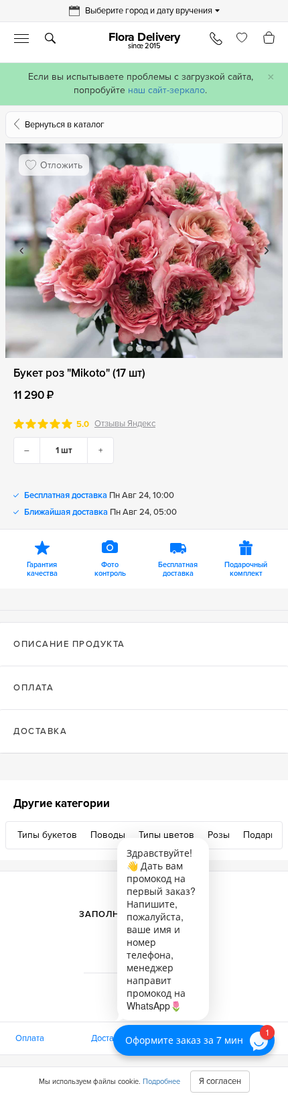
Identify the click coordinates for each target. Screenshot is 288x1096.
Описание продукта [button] (69, 644)
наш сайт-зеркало (166, 90)
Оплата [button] (33, 687)
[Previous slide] (21, 250)
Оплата (29, 1038)
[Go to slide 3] (148, 348)
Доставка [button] (40, 731)
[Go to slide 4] (158, 348)
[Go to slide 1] (130, 348)
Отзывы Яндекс (124, 424)
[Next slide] (266, 250)
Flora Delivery (144, 40)
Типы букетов (47, 835)
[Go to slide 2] (139, 348)
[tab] (144, 644)
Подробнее (161, 1081)
